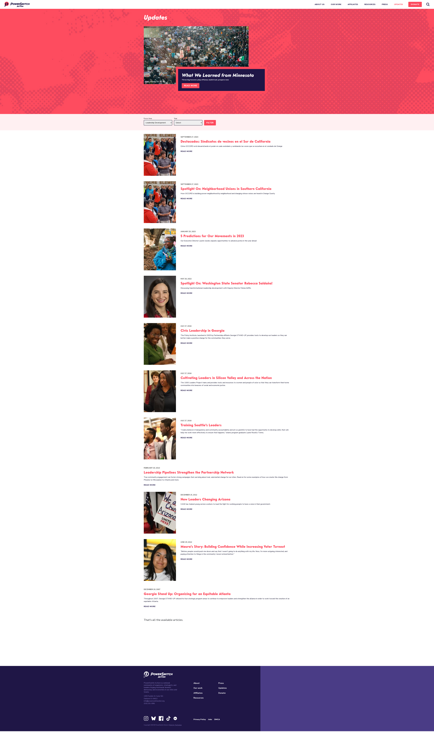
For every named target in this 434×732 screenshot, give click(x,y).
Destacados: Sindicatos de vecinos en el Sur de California (225, 141)
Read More (190, 85)
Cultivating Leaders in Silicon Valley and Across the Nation (226, 378)
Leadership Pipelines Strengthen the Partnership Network (189, 472)
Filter (210, 122)
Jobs (210, 719)
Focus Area (148, 118)
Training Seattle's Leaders (201, 425)
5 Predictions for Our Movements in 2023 (212, 236)
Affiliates (353, 4)
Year (175, 118)
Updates (398, 4)
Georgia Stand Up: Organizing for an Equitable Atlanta (187, 594)
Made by (175, 725)
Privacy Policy (199, 719)
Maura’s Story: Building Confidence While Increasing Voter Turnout (233, 547)
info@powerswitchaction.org (154, 701)
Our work (336, 4)
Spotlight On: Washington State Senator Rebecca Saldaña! (226, 283)
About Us (319, 4)
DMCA (217, 719)
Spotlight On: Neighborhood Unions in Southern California (226, 189)
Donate (415, 4)
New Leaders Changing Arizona (205, 499)
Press (385, 4)
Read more (186, 151)
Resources (369, 4)
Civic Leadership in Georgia (202, 331)
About (196, 683)
